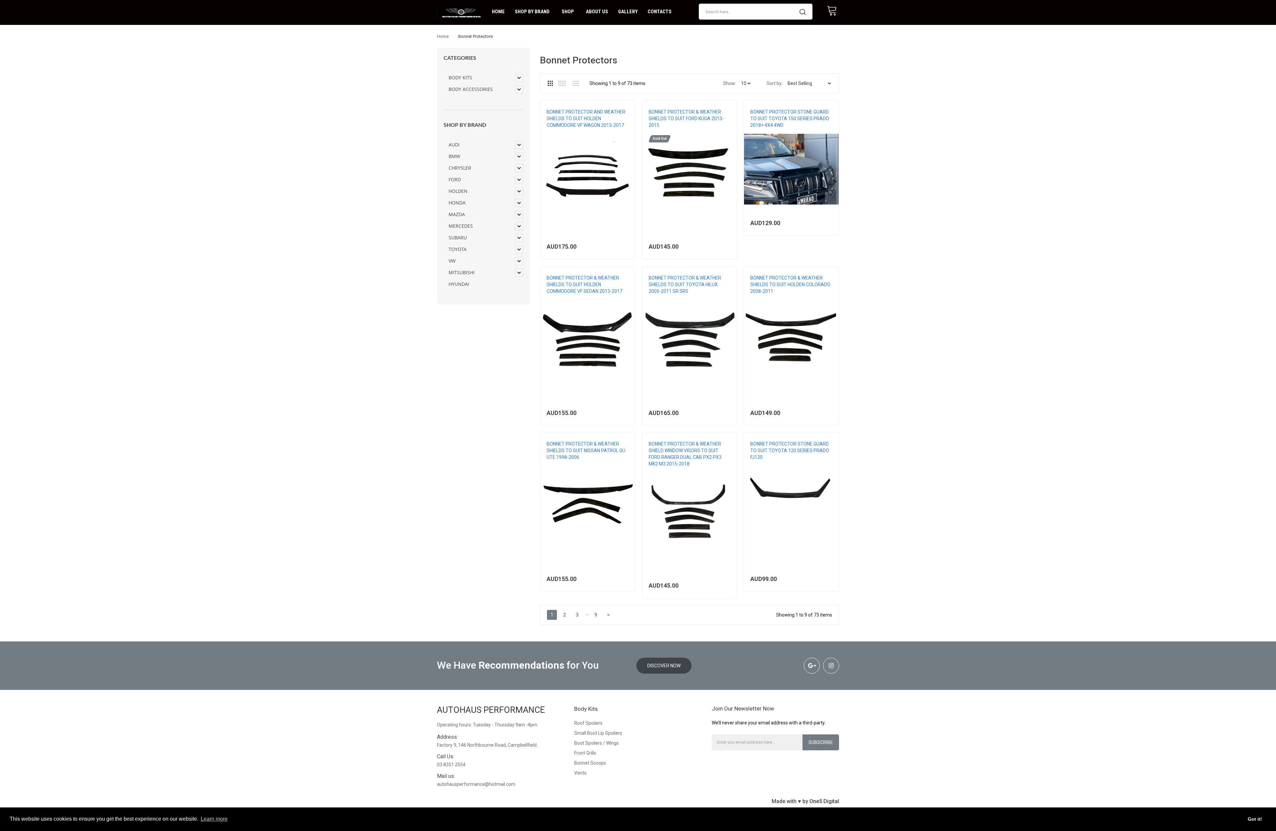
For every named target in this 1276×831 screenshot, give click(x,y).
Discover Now (664, 665)
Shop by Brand (465, 125)
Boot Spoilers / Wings (596, 743)
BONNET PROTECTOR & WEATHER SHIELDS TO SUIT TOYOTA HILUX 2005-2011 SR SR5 (685, 284)
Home (443, 36)
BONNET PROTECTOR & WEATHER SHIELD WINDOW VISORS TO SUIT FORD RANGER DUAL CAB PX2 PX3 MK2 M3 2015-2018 (685, 453)
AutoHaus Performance (491, 709)
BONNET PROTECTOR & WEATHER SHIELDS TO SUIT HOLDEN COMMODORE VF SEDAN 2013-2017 (584, 284)
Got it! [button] (1255, 819)
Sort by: (775, 83)
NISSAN (553, 464)
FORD (654, 132)
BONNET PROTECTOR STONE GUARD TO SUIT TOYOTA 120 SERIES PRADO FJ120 (789, 450)
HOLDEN (554, 132)
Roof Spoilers (588, 723)
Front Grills (585, 753)
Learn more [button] (214, 819)
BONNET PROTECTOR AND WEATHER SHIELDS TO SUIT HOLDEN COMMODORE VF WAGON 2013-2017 (586, 118)
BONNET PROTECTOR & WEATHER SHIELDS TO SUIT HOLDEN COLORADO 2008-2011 (790, 284)
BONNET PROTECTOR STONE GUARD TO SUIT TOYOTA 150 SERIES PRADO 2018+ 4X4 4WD (789, 118)
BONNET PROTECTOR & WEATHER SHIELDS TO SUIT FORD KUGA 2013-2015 (686, 118)
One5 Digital (824, 801)
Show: (729, 83)
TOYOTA (758, 132)
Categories (460, 58)
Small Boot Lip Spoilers (598, 733)
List (576, 83)
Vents (580, 773)
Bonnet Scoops (590, 763)
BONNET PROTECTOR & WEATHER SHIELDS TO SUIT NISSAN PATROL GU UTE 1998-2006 (586, 450)
